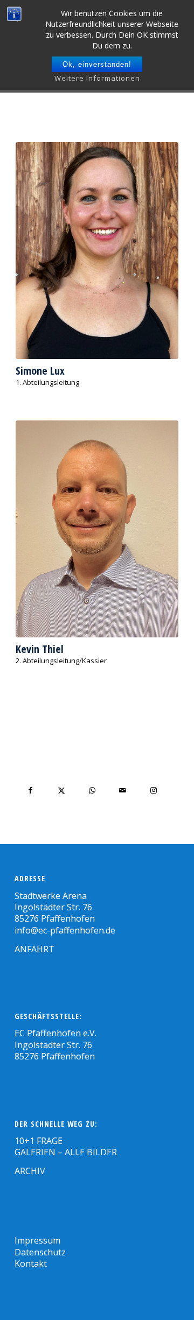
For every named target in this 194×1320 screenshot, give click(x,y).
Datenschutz (40, 1252)
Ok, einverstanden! (97, 64)
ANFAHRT (34, 949)
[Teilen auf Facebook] (30, 790)
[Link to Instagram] (153, 790)
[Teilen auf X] (61, 790)
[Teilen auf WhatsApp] (92, 790)
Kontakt (31, 1263)
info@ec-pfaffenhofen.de (65, 930)
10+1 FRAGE (39, 1141)
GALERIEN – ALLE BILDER (66, 1152)
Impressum (37, 1240)
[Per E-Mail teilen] (122, 790)
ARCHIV (30, 1171)
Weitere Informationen (97, 78)
